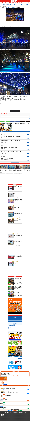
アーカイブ (28, 2)
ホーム (6, 412)
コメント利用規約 (28, 118)
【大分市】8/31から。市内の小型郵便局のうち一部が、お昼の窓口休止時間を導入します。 (18, 263)
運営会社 (8, 412)
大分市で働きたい (2, 131)
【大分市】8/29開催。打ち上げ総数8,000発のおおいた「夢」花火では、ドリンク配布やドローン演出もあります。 (18, 200)
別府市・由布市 (9, 327)
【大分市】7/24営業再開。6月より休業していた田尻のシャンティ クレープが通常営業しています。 (18, 241)
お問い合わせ (19, 412)
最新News (5, 2)
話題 (21, 2)
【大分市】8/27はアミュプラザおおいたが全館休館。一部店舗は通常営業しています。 (18, 187)
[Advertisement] (15, 180)
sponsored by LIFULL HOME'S (26, 385)
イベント (23, 2)
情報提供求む (11, 412)
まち (19, 2)
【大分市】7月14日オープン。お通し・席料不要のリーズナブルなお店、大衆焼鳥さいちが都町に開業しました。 (18, 220)
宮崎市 (8, 328)
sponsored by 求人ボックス (7, 131)
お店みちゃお (16, 2)
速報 (25, 2)
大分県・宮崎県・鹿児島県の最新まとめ (11, 325)
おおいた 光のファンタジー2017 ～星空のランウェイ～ (10, 7)
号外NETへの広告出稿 (15, 412)
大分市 (8, 326)
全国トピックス (2, 2)
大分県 (5, 6)
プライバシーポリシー (24, 412)
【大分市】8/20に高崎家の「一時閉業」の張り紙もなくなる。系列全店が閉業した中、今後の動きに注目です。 (18, 295)
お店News (13, 2)
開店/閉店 (10, 2)
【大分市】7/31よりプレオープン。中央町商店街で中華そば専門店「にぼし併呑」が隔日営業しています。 (18, 207)
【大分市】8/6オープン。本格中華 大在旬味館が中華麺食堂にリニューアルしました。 (18, 256)
